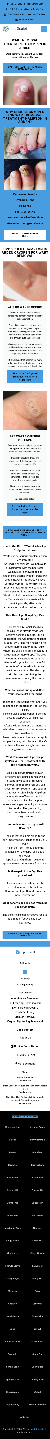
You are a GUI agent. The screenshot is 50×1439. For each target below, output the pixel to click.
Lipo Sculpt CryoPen (19, 772)
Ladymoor (37, 1266)
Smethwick (37, 1316)
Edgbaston (37, 1202)
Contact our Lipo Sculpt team (23, 891)
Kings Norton (37, 1253)
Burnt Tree (12, 1202)
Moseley (12, 1291)
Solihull (37, 1329)
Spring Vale (37, 1379)
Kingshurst (12, 1253)
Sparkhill (12, 1354)
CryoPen (27, 638)
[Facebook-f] (25, 972)
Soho (12, 1329)
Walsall (37, 1392)
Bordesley (12, 1177)
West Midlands (30, 1117)
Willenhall (25, 1417)
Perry (37, 1291)
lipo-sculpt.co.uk (34, 1429)
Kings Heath (12, 1240)
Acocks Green (37, 1127)
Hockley (37, 1228)
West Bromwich (37, 1404)
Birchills (12, 1165)
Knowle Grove (12, 1266)
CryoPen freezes (30, 859)
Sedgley (12, 1303)
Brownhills (37, 1190)
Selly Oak (37, 1303)
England (16, 1117)
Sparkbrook (37, 1341)
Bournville (37, 1177)
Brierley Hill (13, 1190)
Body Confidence (25, 1077)
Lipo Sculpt (22, 725)
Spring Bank (12, 1366)
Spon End (37, 1354)
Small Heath (12, 1316)
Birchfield (37, 1152)
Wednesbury (12, 1404)
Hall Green (37, 1215)
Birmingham (37, 1165)
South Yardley (12, 1341)
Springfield (37, 1366)
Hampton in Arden (12, 1228)
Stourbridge (12, 1392)
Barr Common (37, 1139)
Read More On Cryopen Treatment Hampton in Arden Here (25, 376)
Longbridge (12, 1278)
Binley (12, 1152)
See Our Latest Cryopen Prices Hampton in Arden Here (25, 509)
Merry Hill (37, 1278)
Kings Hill (37, 1240)
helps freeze (21, 812)
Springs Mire (12, 1379)
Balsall (12, 1139)
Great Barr (12, 1215)
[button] (44, 29)
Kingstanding (12, 1127)
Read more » (25, 1080)
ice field (24, 705)
